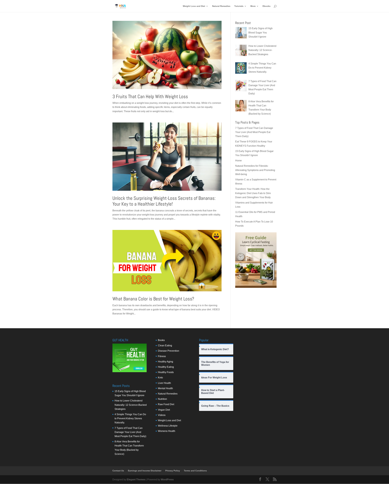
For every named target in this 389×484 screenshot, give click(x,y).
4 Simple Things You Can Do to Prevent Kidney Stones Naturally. (130, 418)
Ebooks (266, 6)
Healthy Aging (165, 361)
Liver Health (164, 383)
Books (161, 340)
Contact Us (118, 470)
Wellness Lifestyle (167, 425)
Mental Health (165, 388)
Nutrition (162, 399)
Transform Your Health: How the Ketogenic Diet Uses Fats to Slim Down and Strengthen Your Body (253, 193)
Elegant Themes (136, 479)
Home (238, 160)
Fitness (162, 356)
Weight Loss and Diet (194, 6)
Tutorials (238, 6)
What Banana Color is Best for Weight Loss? (153, 299)
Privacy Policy (172, 470)
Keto (160, 377)
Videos (161, 415)
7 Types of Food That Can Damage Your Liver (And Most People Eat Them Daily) (254, 132)
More (253, 6)
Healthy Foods (166, 372)
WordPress (167, 479)
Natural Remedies (221, 6)
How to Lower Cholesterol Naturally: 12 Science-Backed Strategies (131, 404)
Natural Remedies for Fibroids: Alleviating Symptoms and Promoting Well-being (255, 170)
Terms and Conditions (195, 470)
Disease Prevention (168, 351)
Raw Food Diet (166, 404)
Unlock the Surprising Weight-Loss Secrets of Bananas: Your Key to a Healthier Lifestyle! (164, 201)
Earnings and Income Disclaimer (144, 470)
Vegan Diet (164, 409)
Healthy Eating (166, 367)
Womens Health (166, 431)
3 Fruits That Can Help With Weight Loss (150, 96)
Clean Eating (165, 345)
